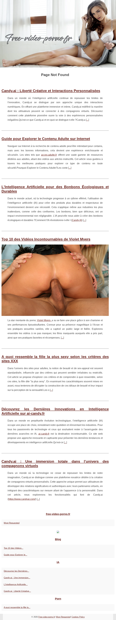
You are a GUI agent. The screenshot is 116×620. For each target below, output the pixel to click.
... (87, 120)
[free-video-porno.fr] (58, 34)
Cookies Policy (78, 617)
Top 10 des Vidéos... (13, 548)
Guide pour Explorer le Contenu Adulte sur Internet (46, 139)
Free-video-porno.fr (46, 617)
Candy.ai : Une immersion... (17, 577)
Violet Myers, (44, 320)
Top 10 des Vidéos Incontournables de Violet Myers (46, 239)
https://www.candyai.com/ (21, 499)
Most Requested (11, 523)
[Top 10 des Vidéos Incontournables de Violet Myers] (55, 280)
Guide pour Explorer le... (15, 554)
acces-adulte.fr (49, 155)
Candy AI (77, 220)
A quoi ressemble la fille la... (17, 607)
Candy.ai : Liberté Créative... (17, 591)
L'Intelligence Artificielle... (16, 584)
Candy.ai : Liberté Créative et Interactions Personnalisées (51, 91)
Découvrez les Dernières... (16, 571)
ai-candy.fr (43, 433)
